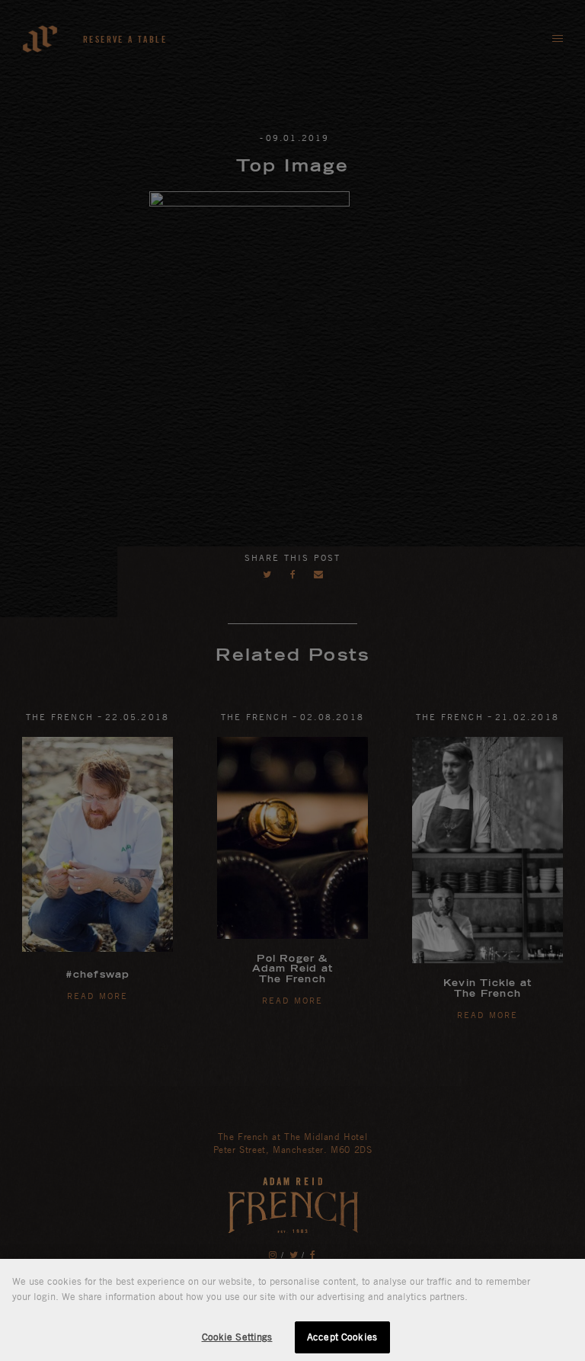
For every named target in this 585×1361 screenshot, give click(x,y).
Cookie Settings (237, 1337)
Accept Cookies (342, 1337)
